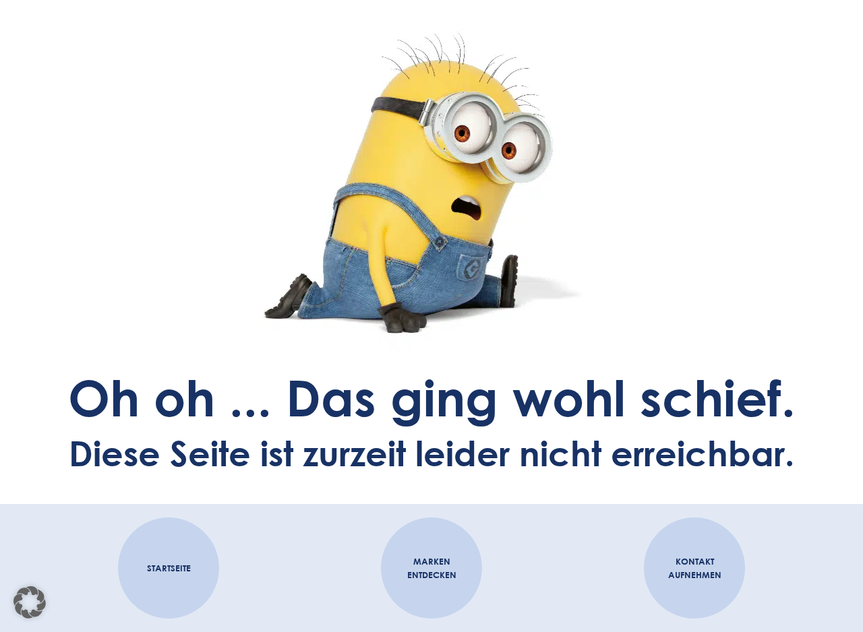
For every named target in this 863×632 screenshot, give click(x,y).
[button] (29, 602)
